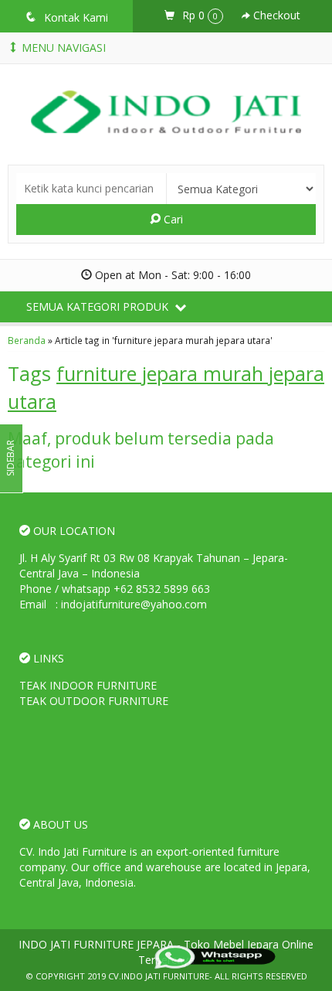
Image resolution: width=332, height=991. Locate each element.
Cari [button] (172, 219)
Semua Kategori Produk (98, 306)
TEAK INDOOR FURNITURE (88, 685)
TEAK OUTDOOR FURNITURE (93, 700)
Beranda (27, 340)
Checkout (275, 15)
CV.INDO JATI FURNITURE (158, 976)
